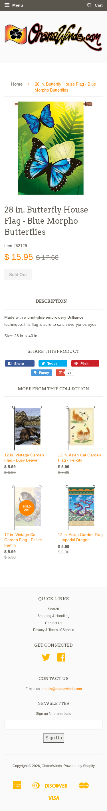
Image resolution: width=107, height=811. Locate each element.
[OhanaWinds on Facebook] (61, 660)
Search (53, 609)
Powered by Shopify (79, 766)
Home (17, 84)
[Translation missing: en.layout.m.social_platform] (46, 660)
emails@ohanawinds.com (62, 689)
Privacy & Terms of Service (53, 630)
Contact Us (53, 623)
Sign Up (53, 737)
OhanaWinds (52, 766)
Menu (17, 5)
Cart (98, 5)
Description (51, 301)
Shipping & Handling (53, 616)
